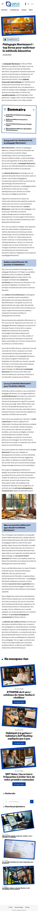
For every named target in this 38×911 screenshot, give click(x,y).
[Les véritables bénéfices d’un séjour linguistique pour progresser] (20, 849)
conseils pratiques (8, 95)
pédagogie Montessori (12, 64)
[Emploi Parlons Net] (13, 4)
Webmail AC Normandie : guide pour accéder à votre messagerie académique (17, 836)
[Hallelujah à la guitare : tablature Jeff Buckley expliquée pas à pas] (19, 717)
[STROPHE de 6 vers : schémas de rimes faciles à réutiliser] (18, 675)
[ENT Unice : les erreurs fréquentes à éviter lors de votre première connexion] (18, 757)
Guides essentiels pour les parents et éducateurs (16, 120)
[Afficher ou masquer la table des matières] (30, 110)
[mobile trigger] (3, 4)
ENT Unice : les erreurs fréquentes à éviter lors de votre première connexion (19, 776)
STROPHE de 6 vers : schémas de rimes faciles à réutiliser (19, 694)
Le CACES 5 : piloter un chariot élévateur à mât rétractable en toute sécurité (16, 888)
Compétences (12, 39)
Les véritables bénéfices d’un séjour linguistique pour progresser (17, 862)
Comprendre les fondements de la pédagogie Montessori (18, 115)
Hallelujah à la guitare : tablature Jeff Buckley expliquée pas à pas (19, 735)
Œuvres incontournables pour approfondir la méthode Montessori (19, 129)
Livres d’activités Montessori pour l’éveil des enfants (19, 124)
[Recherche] (28, 4)
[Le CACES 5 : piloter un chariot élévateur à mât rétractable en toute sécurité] (18, 875)
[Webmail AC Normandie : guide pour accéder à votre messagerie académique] (17, 821)
